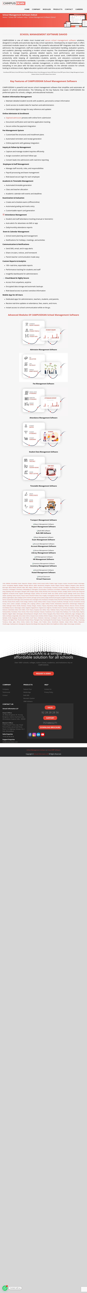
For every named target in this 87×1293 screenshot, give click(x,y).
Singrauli (82, 616)
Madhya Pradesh (49, 603)
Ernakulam (12, 593)
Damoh (82, 589)
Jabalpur (5, 597)
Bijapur (31, 587)
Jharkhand (51, 597)
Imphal (71, 595)
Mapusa (44, 605)
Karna (21, 599)
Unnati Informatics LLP (41, 754)
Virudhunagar (6, 624)
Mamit (14, 605)
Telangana (81, 618)
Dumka (74, 591)
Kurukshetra (77, 601)
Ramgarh (36, 614)
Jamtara (39, 597)
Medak (55, 605)
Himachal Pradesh (34, 595)
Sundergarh (54, 618)
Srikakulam (41, 618)
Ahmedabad (14, 583)
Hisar (40, 595)
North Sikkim (22, 610)
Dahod (73, 589)
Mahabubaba (58, 603)
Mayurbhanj (50, 605)
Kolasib (35, 601)
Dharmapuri (54, 591)
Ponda (31, 612)
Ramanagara (20, 614)
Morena (77, 605)
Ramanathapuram (28, 614)
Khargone (71, 599)
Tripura (77, 620)
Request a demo (43, 673)
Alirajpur (30, 583)
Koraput (49, 601)
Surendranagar (65, 618)
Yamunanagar (70, 624)
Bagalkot (16, 585)
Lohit (28, 603)
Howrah (57, 595)
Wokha (61, 624)
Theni (15, 620)
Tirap (41, 620)
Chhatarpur (5, 589)
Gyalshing (9, 595)
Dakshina (77, 589)
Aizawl (19, 583)
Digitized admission (13, 118)
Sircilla (9, 618)
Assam (4, 585)
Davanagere (18, 591)
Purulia (73, 612)
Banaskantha (41, 585)
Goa (53, 593)
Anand (43, 583)
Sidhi (69, 616)
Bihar (27, 587)
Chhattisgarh (12, 589)
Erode (16, 593)
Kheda (82, 599)
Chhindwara (19, 589)
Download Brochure (50, 727)
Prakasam (42, 612)
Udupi (10, 622)
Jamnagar (34, 597)
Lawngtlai (17, 603)
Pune (53, 612)
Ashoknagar (81, 583)
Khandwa (66, 599)
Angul (55, 583)
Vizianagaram (21, 624)
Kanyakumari (10, 599)
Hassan (23, 595)
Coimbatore (50, 589)
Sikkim (72, 616)
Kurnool (71, 601)
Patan (82, 610)
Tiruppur (58, 620)
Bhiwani (14, 587)
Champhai (54, 587)
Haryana (18, 595)
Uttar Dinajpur (34, 622)
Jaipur (16, 597)
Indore (82, 595)
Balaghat (21, 585)
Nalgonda (49, 607)
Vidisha (75, 622)
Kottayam (53, 601)
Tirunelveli (53, 620)
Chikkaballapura (27, 589)
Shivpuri (65, 616)
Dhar (49, 591)
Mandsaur (23, 605)
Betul (77, 585)
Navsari (77, 607)
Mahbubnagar (73, 603)
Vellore (71, 622)
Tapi (77, 618)
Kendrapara (45, 599)
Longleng (32, 603)
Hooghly (44, 595)
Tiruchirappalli (46, 620)
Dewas (36, 591)
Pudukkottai (48, 612)
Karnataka (26, 599)
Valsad (66, 622)
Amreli (39, 583)
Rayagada (49, 614)
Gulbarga (70, 593)
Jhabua (43, 597)
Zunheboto (78, 624)
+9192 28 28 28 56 (8, 736)
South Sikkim (25, 618)
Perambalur (14, 612)
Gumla (74, 593)
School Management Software (36, 750)
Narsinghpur (71, 607)
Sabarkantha (68, 614)
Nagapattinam (34, 607)
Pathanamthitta (7, 612)
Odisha (44, 610)
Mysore (12, 607)
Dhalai (40, 591)
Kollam (44, 601)
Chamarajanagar (47, 587)
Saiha (82, 614)
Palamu (58, 610)
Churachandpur (43, 589)
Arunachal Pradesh (72, 583)
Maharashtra (65, 603)
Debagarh (23, 591)
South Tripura (33, 618)
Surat (59, 618)
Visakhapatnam (14, 624)
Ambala (35, 583)
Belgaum (67, 585)
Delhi (28, 591)
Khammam (61, 599)
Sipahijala (5, 618)
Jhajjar (46, 597)
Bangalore (47, 585)
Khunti (13, 601)
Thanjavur (5, 620)
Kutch (8, 603)
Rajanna (82, 612)
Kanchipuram (69, 597)
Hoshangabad (50, 595)
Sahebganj (78, 614)
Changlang (72, 587)
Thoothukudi (21, 620)
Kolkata (40, 601)
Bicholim (19, 587)
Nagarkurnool (42, 607)
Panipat (73, 610)
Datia (12, 591)
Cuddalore (63, 589)
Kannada (82, 597)
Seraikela (41, 616)
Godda (56, 593)
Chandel (60, 587)
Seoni (36, 616)
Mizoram (72, 605)
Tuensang (81, 620)
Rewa (54, 614)
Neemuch (5, 610)
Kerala (55, 599)
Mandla (18, 605)
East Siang (79, 591)
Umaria (23, 622)
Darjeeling (8, 591)
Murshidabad (6, 607)
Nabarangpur (17, 607)
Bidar (23, 587)
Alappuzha (24, 583)
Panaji (61, 610)
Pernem (24, 612)
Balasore (31, 585)
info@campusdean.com (10, 742)
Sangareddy (15, 616)
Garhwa (38, 593)
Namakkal (54, 607)
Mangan (34, 605)
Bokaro (40, 587)
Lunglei (43, 603)
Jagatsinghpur (10, 597)
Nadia (23, 607)
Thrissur (31, 620)
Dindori (70, 591)
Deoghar (32, 591)
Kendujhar (51, 599)
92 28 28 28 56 (50, 712)
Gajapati (21, 593)
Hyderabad (62, 595)
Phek (27, 612)
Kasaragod (35, 599)
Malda (4, 605)
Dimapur (60, 591)
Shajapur (50, 616)
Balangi (26, 585)
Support (50, 718)
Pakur (48, 610)
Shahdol (46, 616)
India (4, 583)
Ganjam (33, 593)
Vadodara (61, 622)
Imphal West (77, 595)
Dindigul (65, 591)
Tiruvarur (72, 620)
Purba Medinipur (64, 612)
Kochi (21, 601)
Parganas (78, 610)
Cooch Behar (57, 589)
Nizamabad (11, 610)
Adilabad (8, 583)
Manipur (39, 605)
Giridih (49, 593)
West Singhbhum (54, 624)
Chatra (77, 587)
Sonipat (20, 618)
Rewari (58, 614)
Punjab (57, 612)
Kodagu (26, 601)
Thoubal (27, 620)
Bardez (53, 585)
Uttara (49, 622)
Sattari (24, 616)
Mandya (29, 605)
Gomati (61, 593)
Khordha (5, 601)
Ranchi (40, 614)
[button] (4, 1288)
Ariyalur (65, 583)
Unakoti (27, 622)
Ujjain (14, 622)
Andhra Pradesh (49, 583)
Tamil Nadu (72, 618)
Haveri (27, 595)
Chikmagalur (35, 589)
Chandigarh (66, 587)
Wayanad (28, 624)
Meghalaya (61, 605)
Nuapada (36, 610)
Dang (4, 591)
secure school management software (60, 40)
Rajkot (14, 614)
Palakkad (52, 610)
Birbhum (36, 587)
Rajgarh (10, 614)
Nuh (41, 610)
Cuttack (69, 589)
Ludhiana (38, 603)
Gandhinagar (27, 593)
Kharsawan (77, 599)
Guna (78, 593)
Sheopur (56, 616)
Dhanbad (45, 591)
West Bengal (34, 624)
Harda (14, 595)
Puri (70, 612)
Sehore (28, 616)
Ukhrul (18, 622)
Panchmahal (67, 610)
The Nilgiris (11, 620)
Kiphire (18, 601)
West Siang (40, 624)
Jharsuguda (57, 597)
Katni (40, 599)
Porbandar (36, 612)
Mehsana (66, 605)
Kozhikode (59, 601)
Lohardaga (23, 603)
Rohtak (62, 614)
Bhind (10, 587)
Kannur (4, 599)
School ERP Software (53, 750)
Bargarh (57, 585)
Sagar (73, 614)
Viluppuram (81, 622)
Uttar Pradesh (43, 622)
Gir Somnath (44, 593)
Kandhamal (76, 597)
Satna (20, 616)
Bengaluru (73, 585)
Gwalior (4, 595)
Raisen (77, 612)
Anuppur (60, 583)
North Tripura (29, 610)
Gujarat (65, 593)
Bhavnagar (5, 587)
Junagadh (63, 597)
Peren (19, 612)
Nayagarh (81, 607)
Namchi (60, 607)
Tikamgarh (37, 620)
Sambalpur (9, 616)
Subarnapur (47, 618)
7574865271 (50, 722)
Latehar (12, 603)
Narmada (64, 607)
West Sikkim (47, 624)
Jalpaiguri (20, 597)
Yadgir (65, 624)
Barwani (62, 585)
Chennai (82, 587)
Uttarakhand (55, 622)
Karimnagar (17, 599)
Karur (31, 599)
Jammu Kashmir (27, 597)
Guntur (82, 593)
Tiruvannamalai (65, 620)
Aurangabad (10, 585)
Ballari (35, 585)
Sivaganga (14, 618)
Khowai (9, 601)
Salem (4, 616)
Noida (16, 610)
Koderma (30, 601)
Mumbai (82, 605)
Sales (50, 707)
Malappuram (81, 603)
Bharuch (82, 585)
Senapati (32, 616)
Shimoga (60, 616)
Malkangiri (9, 605)
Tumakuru (5, 622)
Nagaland (27, 607)
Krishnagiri (65, 601)
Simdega (77, 616)
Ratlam (45, 614)
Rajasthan (5, 614)
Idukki (67, 595)
